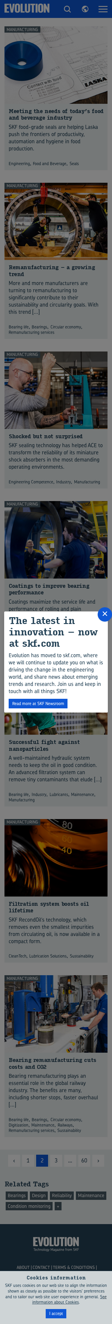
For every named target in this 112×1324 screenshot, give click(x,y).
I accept (56, 1313)
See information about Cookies (69, 1299)
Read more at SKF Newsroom (38, 703)
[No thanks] (105, 1297)
